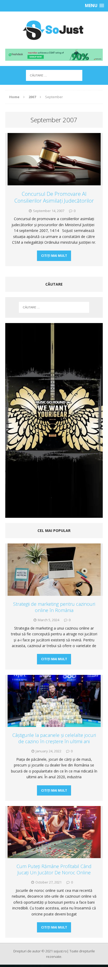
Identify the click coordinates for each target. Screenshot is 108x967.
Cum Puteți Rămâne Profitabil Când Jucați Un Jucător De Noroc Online (54, 869)
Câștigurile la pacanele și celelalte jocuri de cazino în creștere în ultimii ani (54, 738)
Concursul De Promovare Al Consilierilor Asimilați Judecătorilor (54, 197)
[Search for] (54, 75)
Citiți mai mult (54, 255)
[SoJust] (54, 30)
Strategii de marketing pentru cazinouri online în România (54, 607)
